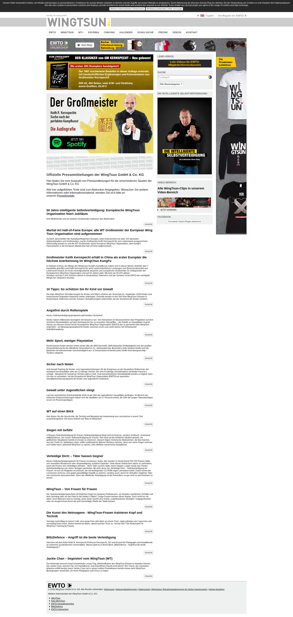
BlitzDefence (57, 606)
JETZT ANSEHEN (168, 210)
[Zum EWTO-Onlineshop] (146, 45)
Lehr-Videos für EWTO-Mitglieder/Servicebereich (184, 63)
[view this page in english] (207, 16)
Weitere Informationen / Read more (127, 9)
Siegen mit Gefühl (59, 430)
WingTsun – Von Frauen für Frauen (71, 489)
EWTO (52, 32)
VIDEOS (176, 32)
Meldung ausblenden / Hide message (164, 9)
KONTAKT (192, 32)
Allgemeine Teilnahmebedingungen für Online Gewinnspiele (179, 589)
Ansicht (148, 224)
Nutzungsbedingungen (126, 589)
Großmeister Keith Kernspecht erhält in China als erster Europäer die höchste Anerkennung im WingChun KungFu (96, 259)
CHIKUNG (109, 32)
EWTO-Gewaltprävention (62, 604)
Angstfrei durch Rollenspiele (67, 310)
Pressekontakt (65, 195)
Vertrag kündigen (216, 589)
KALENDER (126, 32)
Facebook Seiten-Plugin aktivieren (184, 221)
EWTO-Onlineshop (60, 609)
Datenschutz (144, 589)
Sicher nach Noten (59, 364)
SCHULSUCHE (145, 32)
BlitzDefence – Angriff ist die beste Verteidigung (81, 537)
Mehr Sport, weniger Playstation (69, 340)
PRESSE (163, 32)
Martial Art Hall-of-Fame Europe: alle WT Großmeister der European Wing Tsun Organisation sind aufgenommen (99, 232)
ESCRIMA (93, 32)
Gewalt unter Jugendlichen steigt (70, 390)
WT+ (80, 32)
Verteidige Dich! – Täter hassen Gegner (74, 456)
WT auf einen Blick (60, 411)
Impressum (109, 589)
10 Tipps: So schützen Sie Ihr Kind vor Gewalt (79, 289)
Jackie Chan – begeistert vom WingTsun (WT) (79, 558)
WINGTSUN (67, 32)
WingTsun (55, 598)
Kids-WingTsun (58, 601)
